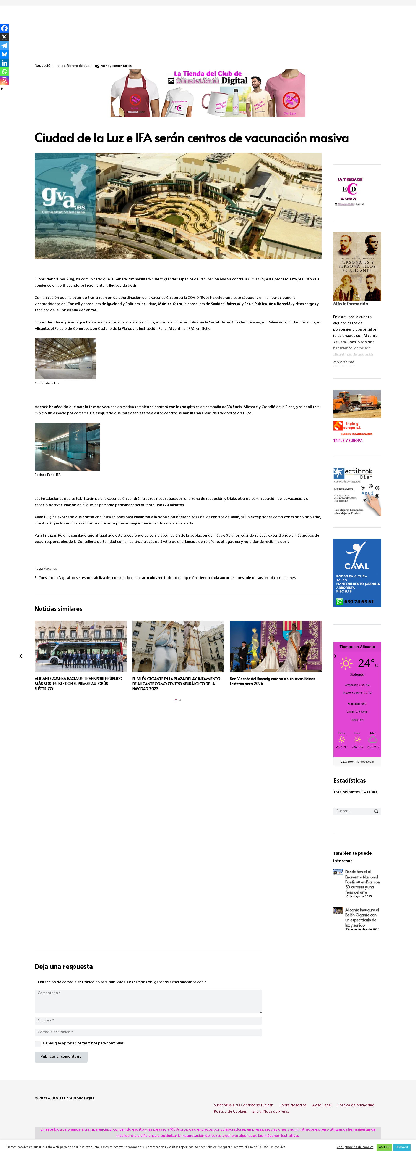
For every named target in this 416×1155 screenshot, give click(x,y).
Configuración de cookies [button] (355, 1148)
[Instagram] (4, 80)
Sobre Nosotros (293, 1105)
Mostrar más (343, 363)
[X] (4, 37)
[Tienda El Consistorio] (208, 93)
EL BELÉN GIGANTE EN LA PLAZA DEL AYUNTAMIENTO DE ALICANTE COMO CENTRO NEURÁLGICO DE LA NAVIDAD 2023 (176, 684)
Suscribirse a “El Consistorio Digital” (244, 1105)
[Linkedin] (4, 63)
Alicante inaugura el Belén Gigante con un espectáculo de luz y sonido (362, 917)
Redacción (44, 66)
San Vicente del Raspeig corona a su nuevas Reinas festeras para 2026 (272, 681)
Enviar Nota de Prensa (271, 1112)
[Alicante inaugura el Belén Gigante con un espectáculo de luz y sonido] (338, 910)
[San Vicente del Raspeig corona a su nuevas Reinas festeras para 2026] (276, 646)
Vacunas (50, 569)
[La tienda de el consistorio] (357, 192)
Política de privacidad (355, 1105)
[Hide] (1, 88)
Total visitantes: (347, 792)
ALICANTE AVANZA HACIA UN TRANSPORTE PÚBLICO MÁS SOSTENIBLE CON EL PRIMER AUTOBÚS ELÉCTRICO (78, 683)
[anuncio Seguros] (357, 492)
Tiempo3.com (364, 761)
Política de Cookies (230, 1112)
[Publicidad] (357, 572)
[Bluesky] (4, 54)
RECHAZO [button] (402, 1147)
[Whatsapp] (4, 71)
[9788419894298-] (357, 266)
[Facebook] (4, 28)
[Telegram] (4, 45)
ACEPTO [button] (384, 1147)
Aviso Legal (322, 1105)
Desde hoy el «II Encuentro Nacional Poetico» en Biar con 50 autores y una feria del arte (362, 882)
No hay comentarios (116, 66)
